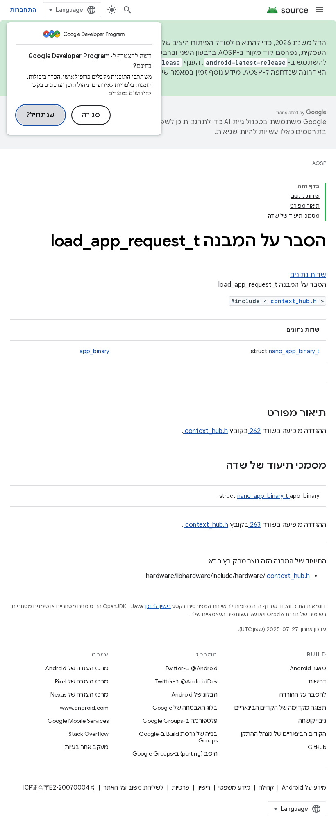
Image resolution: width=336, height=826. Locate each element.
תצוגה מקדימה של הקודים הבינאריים (280, 707)
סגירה (91, 115)
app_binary (94, 351)
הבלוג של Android (194, 694)
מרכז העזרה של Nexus (79, 694)
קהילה (266, 787)
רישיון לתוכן (158, 606)
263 (254, 525)
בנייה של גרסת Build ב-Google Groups (178, 737)
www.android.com (84, 707)
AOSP (319, 163)
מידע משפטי (234, 787)
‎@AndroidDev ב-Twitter (186, 681)
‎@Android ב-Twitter (192, 668)
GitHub (317, 747)
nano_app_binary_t (284, 351)
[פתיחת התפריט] (319, 10)
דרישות (317, 681)
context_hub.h (295, 301)
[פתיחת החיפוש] (127, 10)
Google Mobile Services (78, 720)
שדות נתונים (308, 275)
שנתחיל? (40, 115)
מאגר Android (308, 668)
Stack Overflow (88, 734)
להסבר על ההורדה (302, 694)
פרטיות (180, 787)
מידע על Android (304, 787)
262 (254, 431)
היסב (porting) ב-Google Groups (175, 753)
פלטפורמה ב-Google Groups (180, 720)
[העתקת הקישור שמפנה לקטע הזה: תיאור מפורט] (256, 414)
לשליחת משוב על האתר (133, 787)
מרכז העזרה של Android (77, 668)
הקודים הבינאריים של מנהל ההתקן (283, 734)
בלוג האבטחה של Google (185, 707)
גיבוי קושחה (312, 720)
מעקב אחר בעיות (87, 747)
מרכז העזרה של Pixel (82, 681)
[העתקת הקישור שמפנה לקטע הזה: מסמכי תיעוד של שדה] (215, 466)
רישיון (204, 787)
